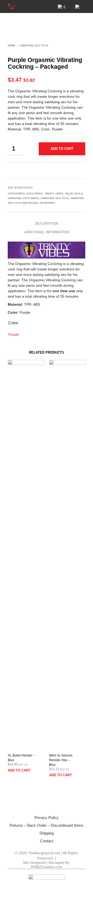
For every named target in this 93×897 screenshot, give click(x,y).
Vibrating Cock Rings (23, 198)
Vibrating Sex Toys (34, 45)
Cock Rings (34, 193)
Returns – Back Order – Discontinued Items (46, 825)
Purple (13, 334)
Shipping (46, 833)
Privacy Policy (46, 817)
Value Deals (74, 193)
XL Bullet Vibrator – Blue (21, 758)
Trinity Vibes (53, 193)
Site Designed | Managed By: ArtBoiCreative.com (46, 864)
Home (12, 45)
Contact (46, 841)
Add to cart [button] (19, 770)
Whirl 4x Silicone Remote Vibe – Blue (61, 760)
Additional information (46, 232)
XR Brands (47, 202)
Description (46, 224)
